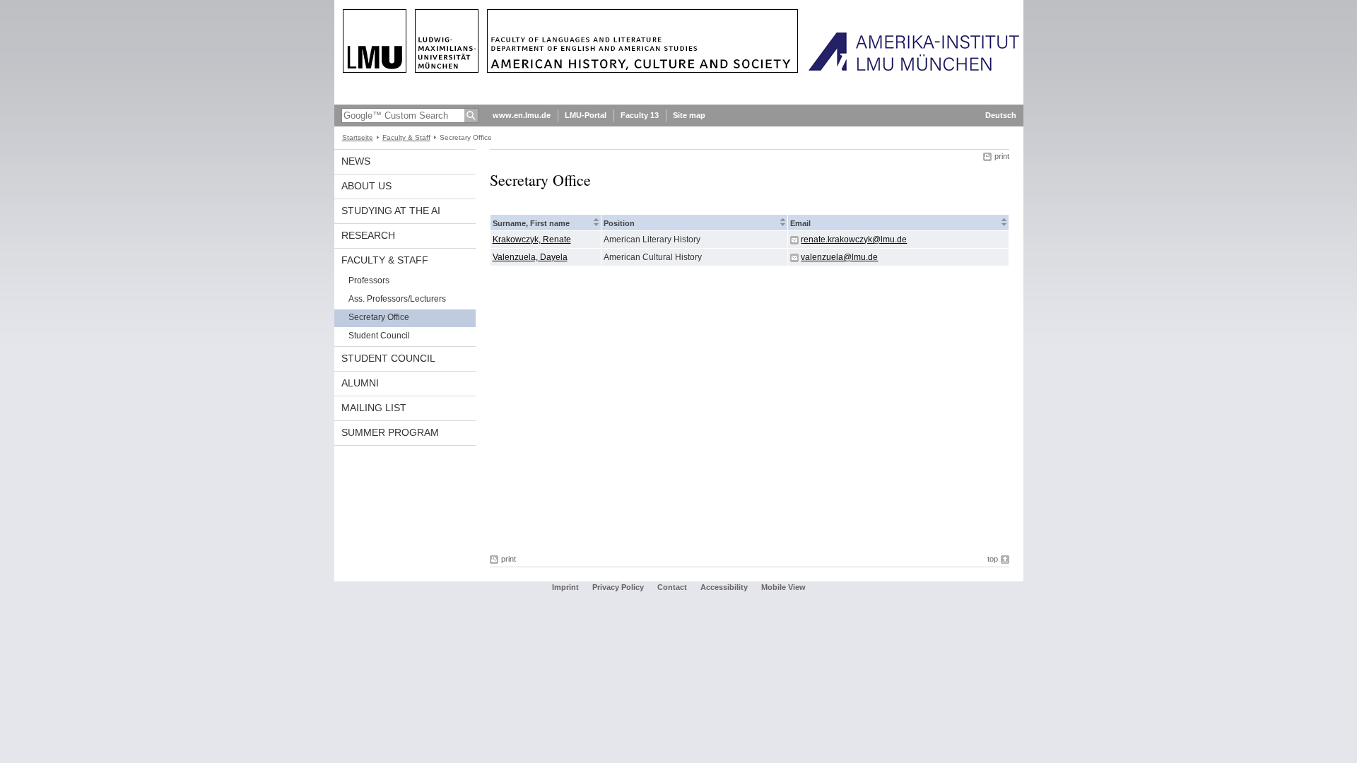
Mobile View (783, 587)
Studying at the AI (390, 210)
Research (368, 235)
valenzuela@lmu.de (839, 257)
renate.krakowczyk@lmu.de (854, 239)
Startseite (357, 137)
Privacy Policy (618, 587)
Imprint (565, 587)
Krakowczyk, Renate (532, 239)
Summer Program (390, 432)
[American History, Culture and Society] (678, 102)
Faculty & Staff (406, 137)
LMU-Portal (585, 115)
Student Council (379, 336)
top (992, 559)
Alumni (360, 383)
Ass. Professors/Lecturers (397, 299)
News (355, 161)
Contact (672, 587)
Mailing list (373, 407)
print (1001, 156)
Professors (368, 280)
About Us (366, 185)
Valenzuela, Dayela (530, 257)
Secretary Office (378, 317)
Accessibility (725, 587)
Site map (689, 115)
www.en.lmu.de (522, 115)
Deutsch (1000, 115)
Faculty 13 (640, 115)
